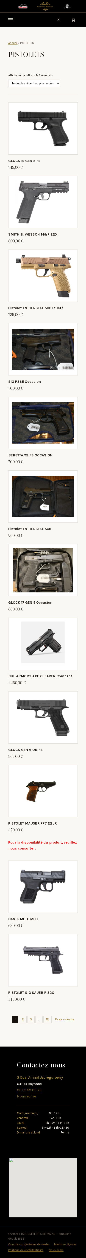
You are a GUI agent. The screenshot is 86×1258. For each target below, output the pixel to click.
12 (47, 1019)
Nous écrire (26, 1096)
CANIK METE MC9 (23, 919)
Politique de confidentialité (25, 1250)
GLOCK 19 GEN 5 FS (24, 160)
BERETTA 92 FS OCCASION (30, 455)
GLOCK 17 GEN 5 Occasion (30, 602)
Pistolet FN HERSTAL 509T (30, 529)
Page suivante (64, 1019)
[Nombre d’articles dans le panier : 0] (73, 19)
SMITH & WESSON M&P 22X (33, 234)
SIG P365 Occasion (24, 381)
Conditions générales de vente (28, 1244)
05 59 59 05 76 (29, 1090)
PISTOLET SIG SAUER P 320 (31, 992)
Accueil (12, 43)
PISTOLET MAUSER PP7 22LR (32, 823)
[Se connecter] (58, 19)
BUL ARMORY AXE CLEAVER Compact (40, 676)
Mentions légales (65, 1244)
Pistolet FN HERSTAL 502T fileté (36, 308)
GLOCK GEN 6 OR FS (25, 749)
